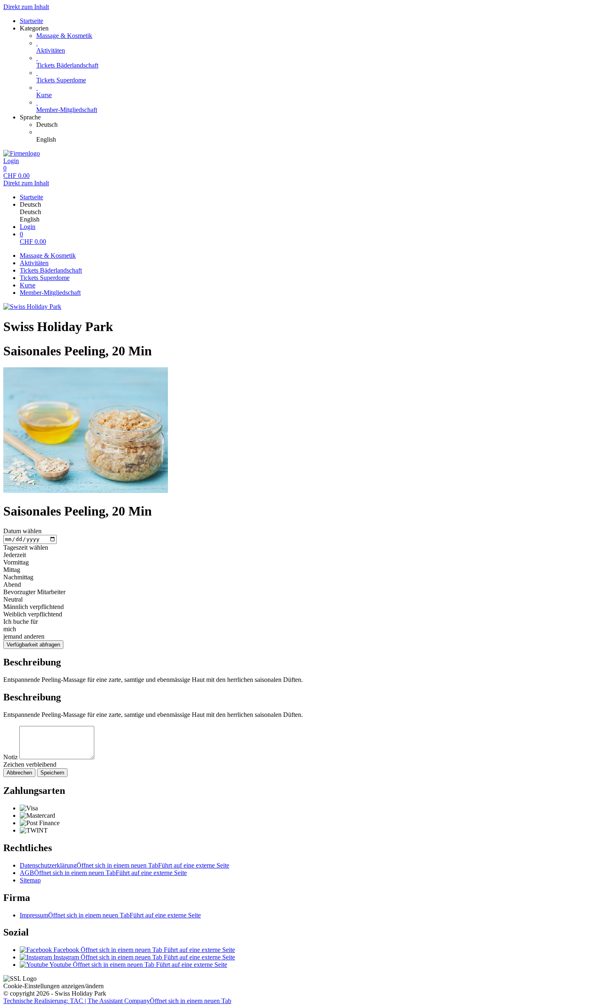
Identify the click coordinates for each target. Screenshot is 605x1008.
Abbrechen (19, 773)
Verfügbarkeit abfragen (33, 645)
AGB (103, 872)
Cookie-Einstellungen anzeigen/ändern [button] (53, 985)
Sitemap (30, 880)
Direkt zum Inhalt (26, 6)
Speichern (52, 773)
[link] (319, 124)
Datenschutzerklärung (124, 865)
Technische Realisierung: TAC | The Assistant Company (117, 1000)
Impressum (110, 915)
